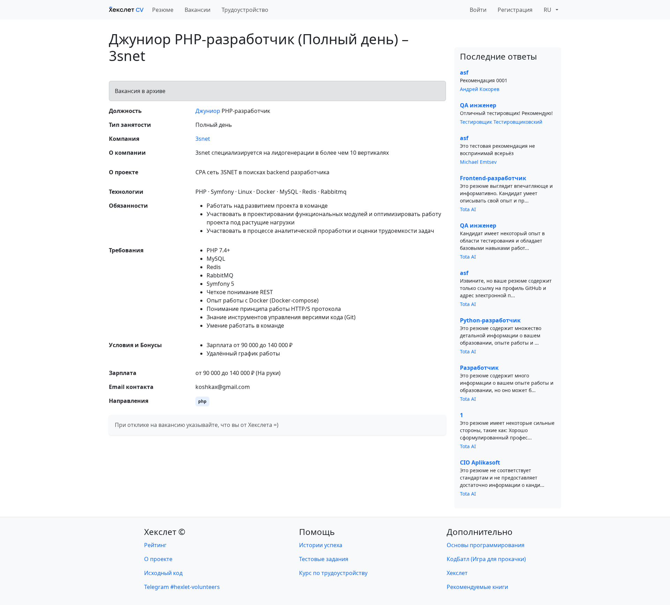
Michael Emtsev (478, 162)
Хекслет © (164, 531)
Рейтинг (155, 545)
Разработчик (479, 368)
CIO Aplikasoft (480, 462)
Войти (478, 10)
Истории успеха (320, 545)
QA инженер (478, 105)
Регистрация (515, 10)
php (202, 401)
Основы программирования (485, 545)
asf (464, 72)
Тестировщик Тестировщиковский (501, 121)
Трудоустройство (245, 10)
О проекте (158, 559)
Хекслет (457, 573)
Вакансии (197, 10)
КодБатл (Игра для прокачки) (486, 559)
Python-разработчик (490, 320)
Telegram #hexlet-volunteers (182, 587)
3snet (202, 139)
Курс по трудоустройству (333, 573)
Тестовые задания (323, 559)
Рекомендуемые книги (477, 587)
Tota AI (468, 209)
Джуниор (207, 111)
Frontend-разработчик (493, 178)
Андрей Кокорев (479, 89)
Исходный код (163, 573)
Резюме (162, 10)
